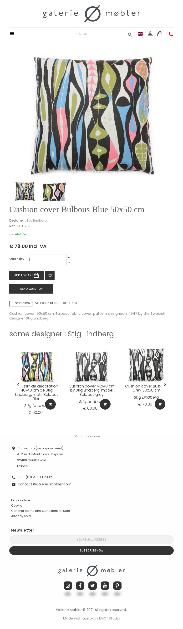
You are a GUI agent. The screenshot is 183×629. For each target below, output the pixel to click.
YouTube (105, 585)
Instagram (68, 585)
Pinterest (117, 585)
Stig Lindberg (37, 220)
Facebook (80, 585)
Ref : (12, 226)
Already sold (21, 516)
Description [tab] (20, 303)
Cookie (16, 505)
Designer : (17, 220)
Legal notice (20, 500)
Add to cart (24, 275)
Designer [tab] (70, 303)
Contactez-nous (88, 436)
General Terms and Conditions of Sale (40, 510)
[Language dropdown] (140, 34)
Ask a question (31, 289)
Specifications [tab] (46, 303)
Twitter (92, 585)
